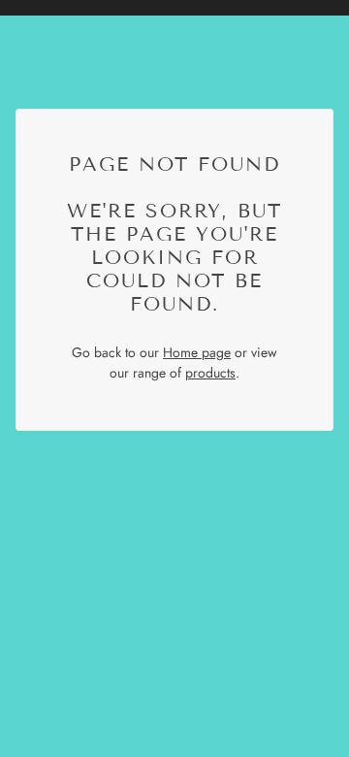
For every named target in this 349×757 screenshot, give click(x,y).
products (210, 372)
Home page (197, 352)
